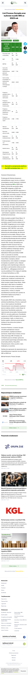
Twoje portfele (4, 601)
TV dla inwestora (18, 628)
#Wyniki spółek (6, 40)
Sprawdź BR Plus (19, 9)
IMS (13, 184)
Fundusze (3, 587)
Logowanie (3, 603)
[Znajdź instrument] (25, 2)
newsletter (16, 630)
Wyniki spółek (4, 614)
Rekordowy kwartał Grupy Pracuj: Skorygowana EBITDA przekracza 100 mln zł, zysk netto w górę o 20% (18, 423)
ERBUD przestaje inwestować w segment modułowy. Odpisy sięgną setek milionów (18, 398)
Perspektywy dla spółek (6, 617)
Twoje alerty (4, 599)
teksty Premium (4, 630)
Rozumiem (23, 671)
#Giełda (16, 40)
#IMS (2, 385)
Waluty (2, 590)
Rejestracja (3, 606)
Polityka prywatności (13, 653)
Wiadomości (3, 583)
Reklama (14, 657)
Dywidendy (3, 592)
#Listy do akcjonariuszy (11, 385)
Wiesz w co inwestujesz (6, 623)
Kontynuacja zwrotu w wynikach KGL (13, 520)
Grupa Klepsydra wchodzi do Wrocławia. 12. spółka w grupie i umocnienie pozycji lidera (17, 405)
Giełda (2, 585)
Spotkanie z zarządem (6, 625)
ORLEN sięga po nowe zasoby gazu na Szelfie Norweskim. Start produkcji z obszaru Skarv (18, 411)
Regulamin (13, 655)
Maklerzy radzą (4, 627)
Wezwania (16, 622)
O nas (13, 650)
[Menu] (2, 2)
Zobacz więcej (12, 427)
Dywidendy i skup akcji (6, 612)
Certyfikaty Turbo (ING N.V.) (20, 619)
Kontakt (13, 660)
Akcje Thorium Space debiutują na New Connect (17, 415)
